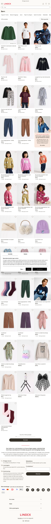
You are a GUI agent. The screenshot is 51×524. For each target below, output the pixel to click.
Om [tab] (41, 254)
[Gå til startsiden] (7, 3)
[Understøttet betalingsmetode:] (13, 491)
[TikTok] (38, 489)
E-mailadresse (29, 466)
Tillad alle (40, 269)
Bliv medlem (42, 145)
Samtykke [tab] (10, 254)
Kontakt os (20, 518)
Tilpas (21, 269)
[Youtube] (43, 489)
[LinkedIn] (48, 489)
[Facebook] (32, 489)
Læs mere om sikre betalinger (16, 486)
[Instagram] (27, 489)
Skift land (27, 521)
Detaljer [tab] (25, 254)
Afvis (28, 269)
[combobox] (25, 7)
